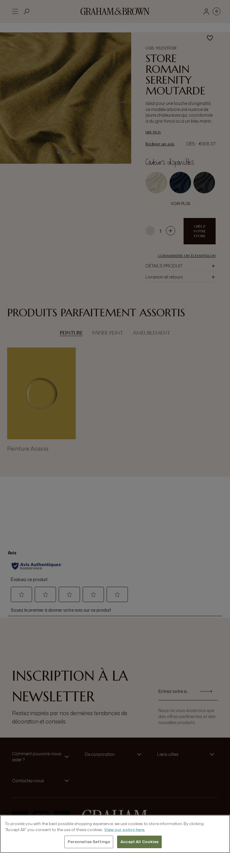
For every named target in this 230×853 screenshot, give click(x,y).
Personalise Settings (89, 841)
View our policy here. (124, 829)
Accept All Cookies (139, 841)
